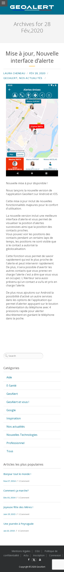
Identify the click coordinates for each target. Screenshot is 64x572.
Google (11, 410)
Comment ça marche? (16, 490)
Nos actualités (30, 78)
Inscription (39, 555)
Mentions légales (21, 551)
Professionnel (15, 443)
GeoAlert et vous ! (17, 402)
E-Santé (11, 385)
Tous (9, 451)
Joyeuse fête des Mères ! (18, 507)
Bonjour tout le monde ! (17, 474)
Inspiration (13, 418)
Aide (9, 377)
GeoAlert (10, 78)
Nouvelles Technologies (21, 435)
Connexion (55, 555)
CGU (37, 551)
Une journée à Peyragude (18, 523)
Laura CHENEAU (14, 73)
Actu (26, 555)
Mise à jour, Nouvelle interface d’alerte (32, 57)
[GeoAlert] (32, 7)
